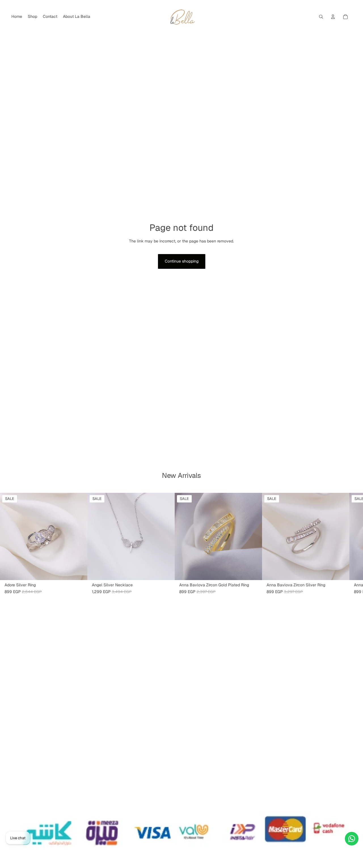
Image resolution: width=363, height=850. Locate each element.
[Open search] (321, 16)
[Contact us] (351, 838)
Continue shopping (182, 261)
